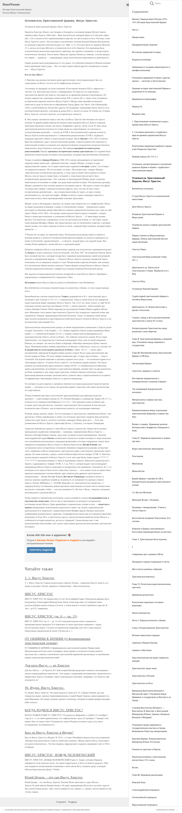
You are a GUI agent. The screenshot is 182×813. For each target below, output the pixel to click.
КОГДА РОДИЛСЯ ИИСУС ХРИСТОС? (54, 710)
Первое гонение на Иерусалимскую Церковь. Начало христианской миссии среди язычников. (150, 238)
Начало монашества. (141, 612)
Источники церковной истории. (146, 52)
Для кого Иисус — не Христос (47, 665)
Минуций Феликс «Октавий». (146, 499)
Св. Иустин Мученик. (142, 492)
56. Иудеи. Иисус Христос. (44, 687)
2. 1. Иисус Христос (39, 578)
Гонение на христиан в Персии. (146, 749)
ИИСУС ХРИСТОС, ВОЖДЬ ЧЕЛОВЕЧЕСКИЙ (60, 755)
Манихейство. (138, 471)
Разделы (72, 802)
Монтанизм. (137, 463)
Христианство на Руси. (142, 683)
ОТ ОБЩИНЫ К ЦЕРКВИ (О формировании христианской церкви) (57, 640)
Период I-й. (137, 106)
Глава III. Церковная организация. (147, 774)
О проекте (61, 802)
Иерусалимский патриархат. (145, 804)
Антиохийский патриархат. (144, 797)
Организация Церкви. (142, 363)
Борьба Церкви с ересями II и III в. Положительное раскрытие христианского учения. (151, 481)
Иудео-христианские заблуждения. (148, 448)
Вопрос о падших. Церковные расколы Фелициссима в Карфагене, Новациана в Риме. (150, 427)
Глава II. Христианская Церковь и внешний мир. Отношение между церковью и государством (152, 342)
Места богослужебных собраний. (147, 569)
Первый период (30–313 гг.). (145, 156)
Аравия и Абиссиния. (142, 650)
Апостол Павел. (139, 249)
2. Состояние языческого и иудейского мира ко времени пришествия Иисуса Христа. (149, 135)
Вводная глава (138, 113)
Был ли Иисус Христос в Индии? (49, 732)
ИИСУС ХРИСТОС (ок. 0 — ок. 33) (51, 616)
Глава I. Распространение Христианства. (150, 627)
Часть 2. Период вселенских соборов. (149, 620)
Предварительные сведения (144, 44)
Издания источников (141, 59)
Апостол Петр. (138, 281)
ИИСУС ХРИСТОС (39, 594)
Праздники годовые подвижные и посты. (151, 561)
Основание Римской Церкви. (145, 288)
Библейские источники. (143, 188)
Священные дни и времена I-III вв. (148, 554)
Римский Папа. (139, 782)
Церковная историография (144, 99)
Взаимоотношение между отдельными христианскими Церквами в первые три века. (150, 413)
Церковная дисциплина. (143, 594)
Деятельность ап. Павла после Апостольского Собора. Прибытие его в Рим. (150, 270)
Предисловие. (138, 37)
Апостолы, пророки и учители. (146, 370)
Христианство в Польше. (143, 675)
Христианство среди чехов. (144, 668)
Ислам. (135, 767)
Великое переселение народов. (146, 635)
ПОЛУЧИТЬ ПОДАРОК (41, 550)
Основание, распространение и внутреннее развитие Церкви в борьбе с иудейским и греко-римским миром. (152, 167)
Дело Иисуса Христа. (141, 206)
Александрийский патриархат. (146, 789)
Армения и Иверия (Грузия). (145, 642)
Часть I (135, 29)
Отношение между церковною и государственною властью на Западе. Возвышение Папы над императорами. (149, 728)
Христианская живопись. (143, 576)
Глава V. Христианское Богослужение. (149, 539)
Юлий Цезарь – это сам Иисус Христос (54, 777)
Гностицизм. (137, 456)
